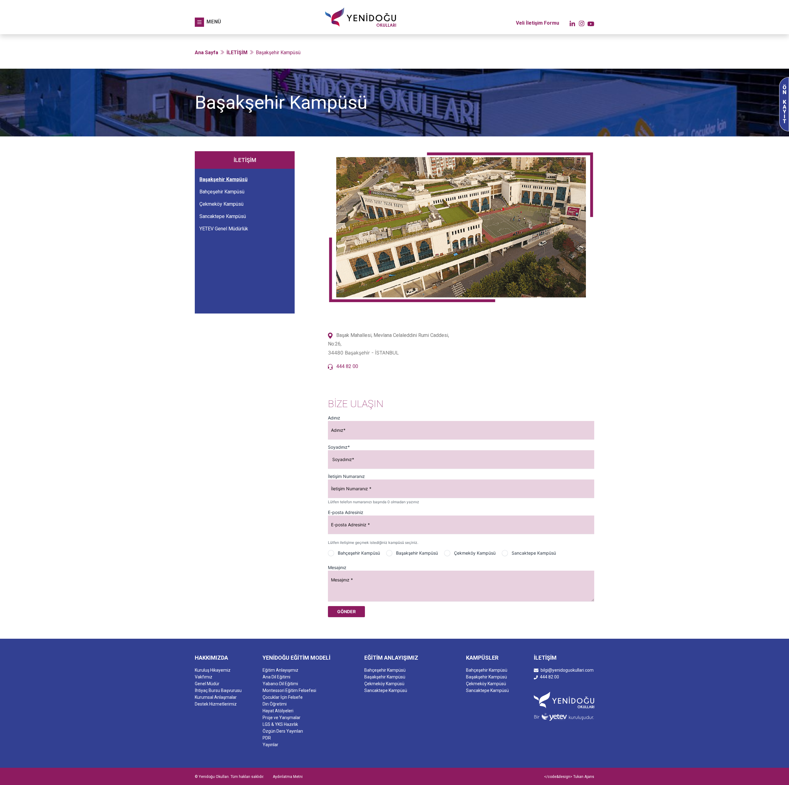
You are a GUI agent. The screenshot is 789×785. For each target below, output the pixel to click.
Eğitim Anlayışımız (280, 670)
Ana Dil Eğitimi (276, 676)
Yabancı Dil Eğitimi (280, 683)
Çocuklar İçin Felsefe (283, 697)
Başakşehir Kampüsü (223, 179)
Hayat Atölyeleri (278, 710)
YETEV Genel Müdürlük (223, 229)
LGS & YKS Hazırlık (280, 724)
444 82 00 (347, 366)
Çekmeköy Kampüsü (221, 204)
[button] (208, 22)
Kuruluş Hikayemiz (213, 670)
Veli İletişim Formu (537, 23)
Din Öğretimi (275, 704)
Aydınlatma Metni (288, 777)
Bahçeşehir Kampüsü (221, 192)
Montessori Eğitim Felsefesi (289, 690)
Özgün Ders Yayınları (283, 731)
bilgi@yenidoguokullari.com (567, 670)
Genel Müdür (207, 683)
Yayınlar (270, 744)
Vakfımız (203, 676)
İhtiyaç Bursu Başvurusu (218, 690)
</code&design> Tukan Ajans (569, 777)
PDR (267, 737)
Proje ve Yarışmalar (281, 717)
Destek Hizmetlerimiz (216, 704)
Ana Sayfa (206, 52)
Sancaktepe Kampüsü (222, 216)
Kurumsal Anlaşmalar (216, 697)
